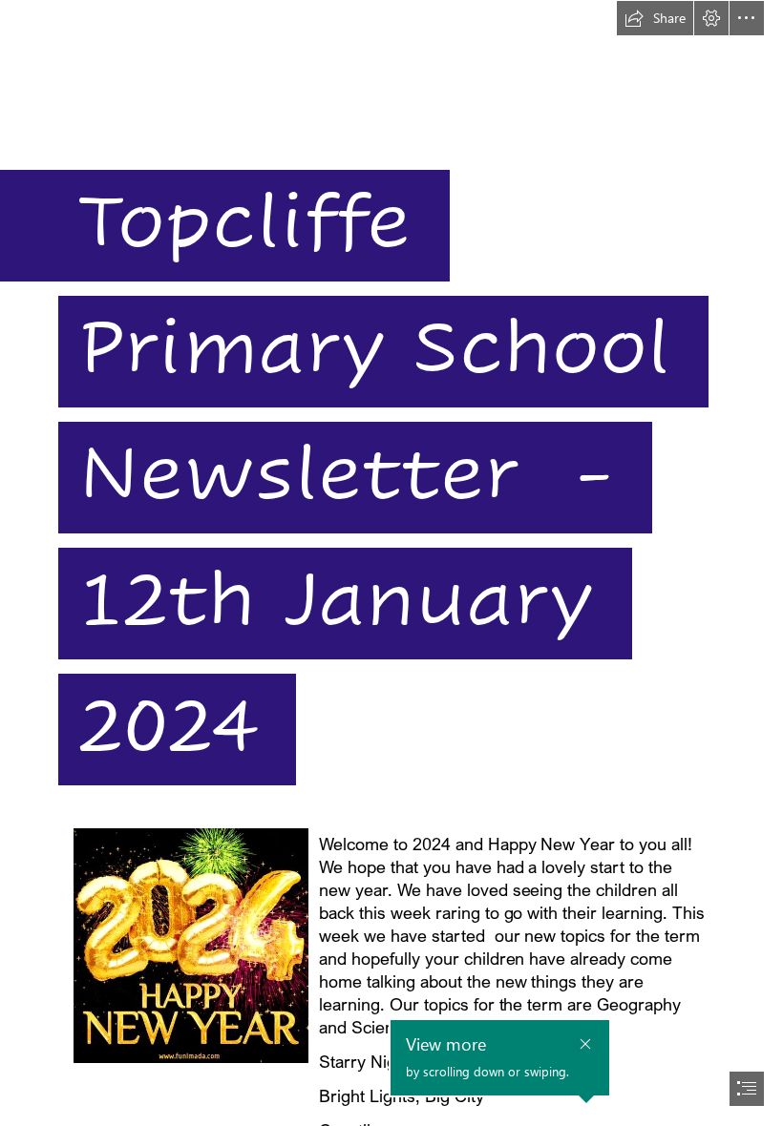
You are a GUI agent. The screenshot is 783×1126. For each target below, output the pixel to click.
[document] (391, 563)
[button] (655, 18)
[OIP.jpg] (190, 944)
